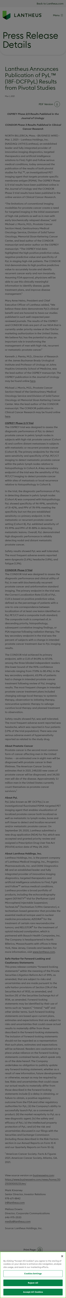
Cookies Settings (33, 1273)
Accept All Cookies (33, 1292)
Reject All (33, 1283)
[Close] (62, 1256)
